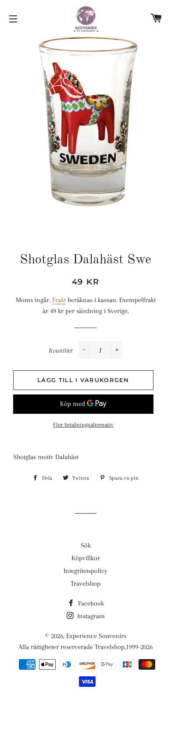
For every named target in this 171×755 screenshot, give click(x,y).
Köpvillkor (85, 558)
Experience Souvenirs (96, 636)
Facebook (90, 603)
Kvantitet (60, 350)
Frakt (59, 300)
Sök (86, 545)
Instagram (90, 616)
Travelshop (85, 583)
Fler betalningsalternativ (83, 424)
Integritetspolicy (85, 571)
